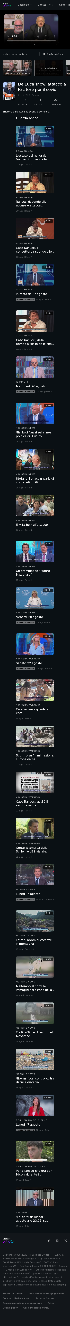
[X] (65, 1240)
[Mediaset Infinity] (7, 5)
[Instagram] (57, 1240)
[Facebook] (48, 1240)
